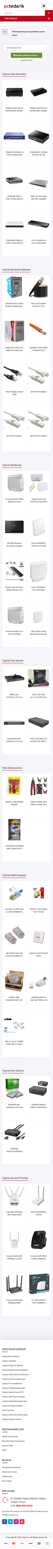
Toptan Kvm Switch (13, 1070)
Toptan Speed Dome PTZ (13, 1392)
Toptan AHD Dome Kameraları (15, 1415)
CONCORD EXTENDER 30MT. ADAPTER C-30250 (14, 848)
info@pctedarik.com (10, 1515)
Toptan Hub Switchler (14, 74)
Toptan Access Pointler (15, 1178)
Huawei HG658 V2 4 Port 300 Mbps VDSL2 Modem (14, 634)
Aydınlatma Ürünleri (10, 1356)
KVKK (4, 1450)
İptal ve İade (7, 1446)
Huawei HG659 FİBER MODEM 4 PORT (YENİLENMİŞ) (14, 501)
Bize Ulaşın (7, 1481)
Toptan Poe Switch (12, 660)
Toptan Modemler (12, 465)
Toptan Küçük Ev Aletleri (12, 1365)
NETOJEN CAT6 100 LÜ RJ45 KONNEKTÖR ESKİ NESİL (14, 956)
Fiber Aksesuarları (12, 767)
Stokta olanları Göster (27, 55)
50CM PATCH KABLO (38, 436)
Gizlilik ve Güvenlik (10, 1436)
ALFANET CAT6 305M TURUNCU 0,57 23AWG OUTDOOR (38, 350)
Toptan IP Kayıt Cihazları (12, 1406)
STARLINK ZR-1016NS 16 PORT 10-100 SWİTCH (38, 155)
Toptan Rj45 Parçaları (14, 875)
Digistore (26, 1537)
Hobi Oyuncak (8, 1410)
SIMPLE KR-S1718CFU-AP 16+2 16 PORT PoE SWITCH (14, 697)
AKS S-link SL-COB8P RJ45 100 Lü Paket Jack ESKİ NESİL (14, 1044)
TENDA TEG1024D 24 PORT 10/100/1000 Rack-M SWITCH (14, 155)
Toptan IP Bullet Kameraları (13, 1388)
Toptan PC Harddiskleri (12, 1383)
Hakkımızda (7, 1476)
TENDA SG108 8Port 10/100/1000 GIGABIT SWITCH (38, 110)
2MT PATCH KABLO (38, 392)
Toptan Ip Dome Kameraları (13, 1379)
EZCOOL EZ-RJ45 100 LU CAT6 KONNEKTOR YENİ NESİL (14, 912)
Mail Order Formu (9, 1472)
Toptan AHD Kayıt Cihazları (13, 1397)
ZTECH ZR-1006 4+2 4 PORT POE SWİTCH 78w (38, 741)
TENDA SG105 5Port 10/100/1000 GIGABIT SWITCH (14, 110)
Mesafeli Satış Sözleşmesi (13, 1441)
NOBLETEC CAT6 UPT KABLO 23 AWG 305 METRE (14, 350)
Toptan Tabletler (9, 1361)
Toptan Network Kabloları (16, 269)
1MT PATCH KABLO (14, 436)
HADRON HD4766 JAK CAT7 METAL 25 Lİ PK (38, 1000)
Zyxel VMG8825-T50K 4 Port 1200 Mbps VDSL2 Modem (38, 546)
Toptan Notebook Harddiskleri (15, 1370)
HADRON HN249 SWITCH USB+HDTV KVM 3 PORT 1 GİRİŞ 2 (39, 1107)
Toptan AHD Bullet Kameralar (14, 1401)
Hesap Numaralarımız (11, 1467)
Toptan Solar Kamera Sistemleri (15, 1374)
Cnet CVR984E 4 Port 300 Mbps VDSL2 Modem (38, 590)
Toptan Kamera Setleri (11, 1419)
